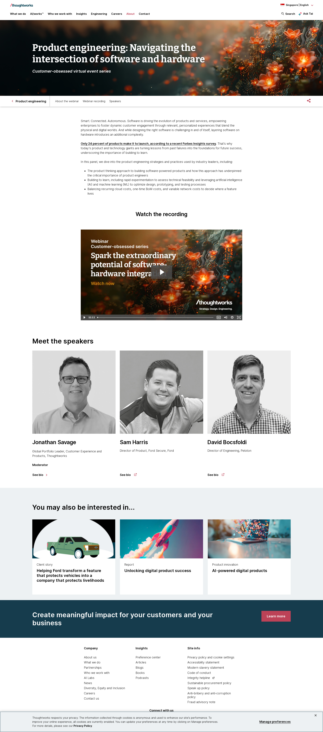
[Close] (315, 715)
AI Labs (89, 678)
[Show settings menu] (232, 317)
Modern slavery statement (205, 667)
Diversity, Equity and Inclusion (104, 688)
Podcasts (142, 678)
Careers (89, 693)
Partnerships (93, 667)
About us (90, 657)
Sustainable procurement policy (209, 683)
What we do (92, 662)
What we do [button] (18, 13)
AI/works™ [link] (37, 13)
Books (140, 673)
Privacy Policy (83, 725)
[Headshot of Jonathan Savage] (74, 392)
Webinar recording (94, 101)
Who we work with (97, 673)
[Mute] (225, 317)
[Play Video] (84, 317)
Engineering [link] (99, 13)
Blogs (139, 667)
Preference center (148, 657)
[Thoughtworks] (21, 3)
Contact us (91, 698)
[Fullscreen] (239, 317)
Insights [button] (81, 13)
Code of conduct (199, 673)
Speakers (115, 101)
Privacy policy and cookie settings (210, 657)
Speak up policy (198, 688)
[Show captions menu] (218, 317)
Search (290, 13)
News (88, 683)
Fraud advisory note (201, 702)
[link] (39, 475)
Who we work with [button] (60, 13)
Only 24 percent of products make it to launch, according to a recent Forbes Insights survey (148, 143)
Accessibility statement (203, 662)
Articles (141, 662)
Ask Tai (308, 13)
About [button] (130, 13)
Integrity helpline (198, 678)
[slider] (156, 317)
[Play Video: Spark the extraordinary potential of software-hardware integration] (161, 272)
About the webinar (67, 101)
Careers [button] (116, 13)
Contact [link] (144, 13)
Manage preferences (275, 721)
